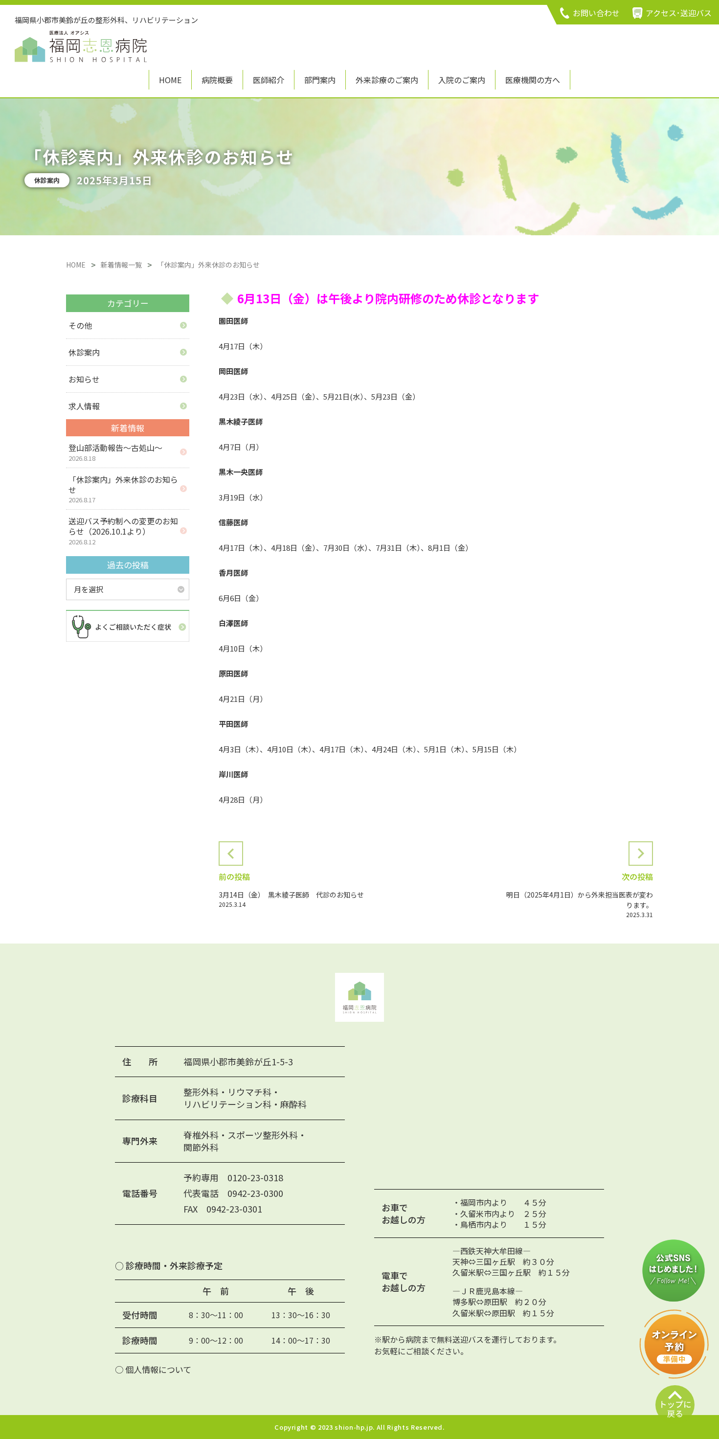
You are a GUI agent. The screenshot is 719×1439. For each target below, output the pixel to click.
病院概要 (217, 80)
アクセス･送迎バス (679, 13)
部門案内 (320, 80)
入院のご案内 (461, 80)
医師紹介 (268, 80)
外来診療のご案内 (387, 80)
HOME (170, 80)
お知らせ (84, 379)
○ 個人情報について (153, 1369)
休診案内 (84, 352)
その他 (80, 325)
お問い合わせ (596, 13)
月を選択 (88, 589)
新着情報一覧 (121, 265)
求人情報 (84, 406)
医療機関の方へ (532, 80)
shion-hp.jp (354, 1427)
